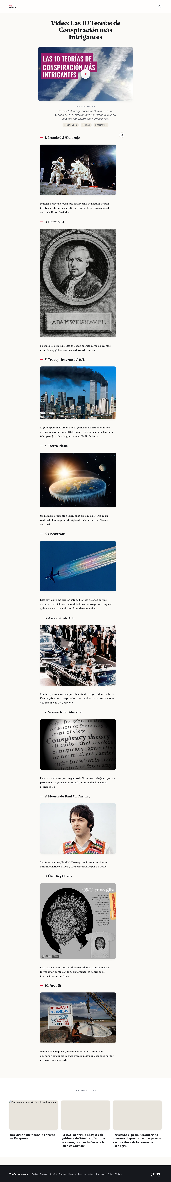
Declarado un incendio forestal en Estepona (33, 1136)
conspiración (70, 125)
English (35, 1174)
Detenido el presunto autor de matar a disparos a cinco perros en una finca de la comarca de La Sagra (137, 1140)
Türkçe (118, 1174)
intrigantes (101, 125)
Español (62, 1174)
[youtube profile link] (158, 1174)
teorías (86, 125)
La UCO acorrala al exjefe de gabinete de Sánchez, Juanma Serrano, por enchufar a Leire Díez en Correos (83, 1140)
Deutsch (82, 1174)
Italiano (91, 1174)
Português (101, 1174)
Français (72, 1174)
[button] (159, 6)
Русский (43, 1174)
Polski (110, 1174)
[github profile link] (152, 1174)
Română (53, 1174)
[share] (121, 135)
